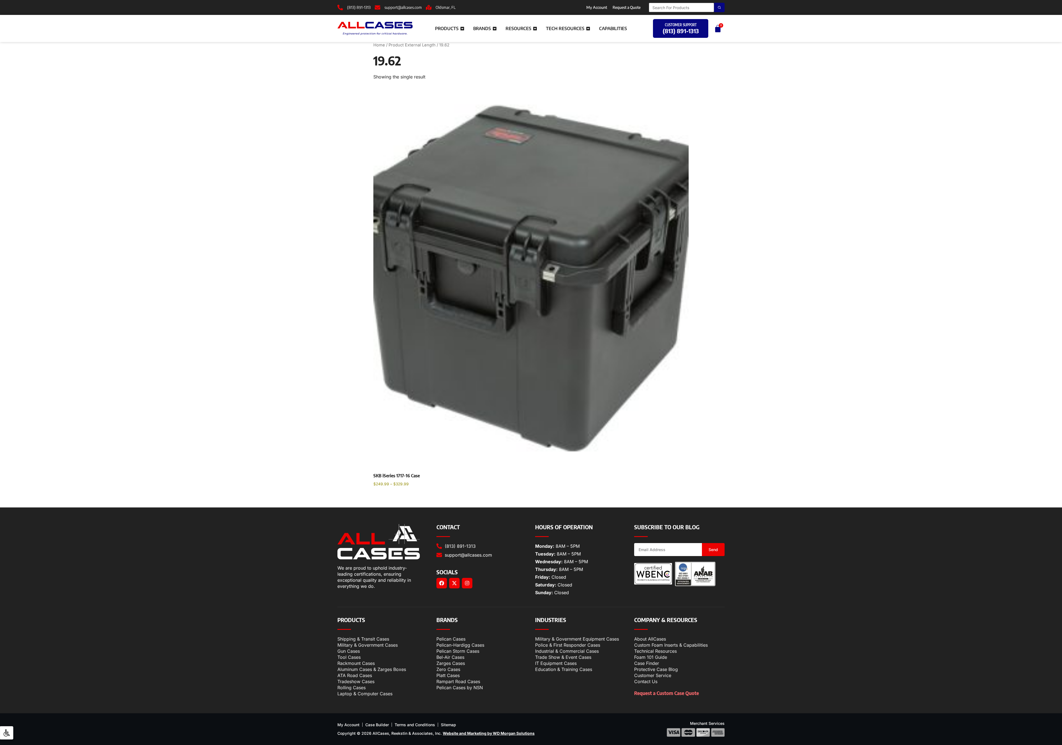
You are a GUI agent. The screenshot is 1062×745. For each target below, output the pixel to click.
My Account (596, 7)
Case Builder (377, 724)
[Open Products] (462, 28)
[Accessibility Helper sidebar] (6, 732)
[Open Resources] (535, 28)
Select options (393, 498)
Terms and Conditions (415, 724)
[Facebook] (441, 583)
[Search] (719, 7)
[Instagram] (467, 583)
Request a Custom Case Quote (666, 693)
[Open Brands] (495, 28)
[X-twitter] (454, 583)
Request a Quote (627, 7)
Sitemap (448, 724)
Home (379, 45)
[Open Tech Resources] (588, 28)
